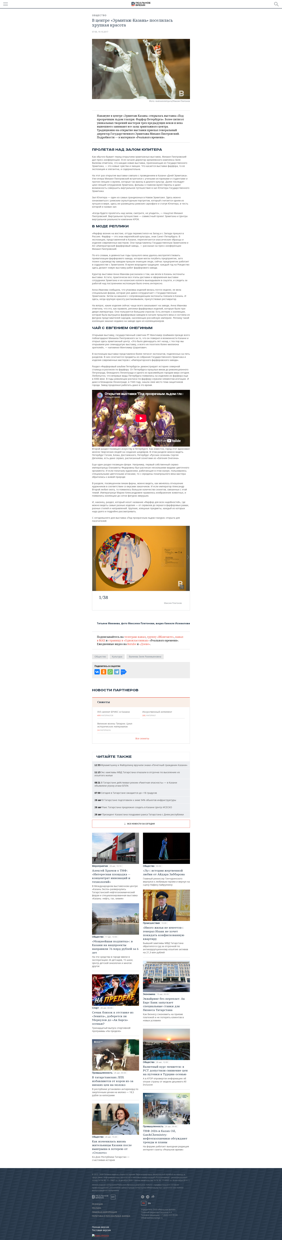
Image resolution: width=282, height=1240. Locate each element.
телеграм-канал (135, 637)
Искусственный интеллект (157, 713)
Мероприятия (100, 866)
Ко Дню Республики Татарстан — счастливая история (112, 1150)
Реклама (96, 1208)
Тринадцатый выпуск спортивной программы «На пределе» (112, 1022)
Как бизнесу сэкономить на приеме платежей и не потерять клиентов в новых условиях (164, 1009)
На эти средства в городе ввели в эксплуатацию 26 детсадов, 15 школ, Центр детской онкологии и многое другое (115, 953)
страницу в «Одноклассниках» (128, 640)
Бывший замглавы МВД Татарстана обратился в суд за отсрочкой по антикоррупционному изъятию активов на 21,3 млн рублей (165, 940)
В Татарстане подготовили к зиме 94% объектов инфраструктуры (135, 800)
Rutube (131, 644)
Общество (99, 15)
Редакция (97, 1204)
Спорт (95, 1008)
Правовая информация (104, 1212)
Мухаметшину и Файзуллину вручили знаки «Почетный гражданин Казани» (140, 765)
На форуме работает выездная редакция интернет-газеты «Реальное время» (166, 1140)
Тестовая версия (101, 1230)
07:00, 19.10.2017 (100, 31)
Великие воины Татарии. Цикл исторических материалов (114, 726)
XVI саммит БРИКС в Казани (113, 713)
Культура (117, 656)
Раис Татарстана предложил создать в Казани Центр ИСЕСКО (133, 807)
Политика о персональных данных (111, 1216)
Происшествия (151, 923)
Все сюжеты (142, 738)
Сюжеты (103, 702)
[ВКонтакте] (97, 671)
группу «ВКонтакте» (160, 637)
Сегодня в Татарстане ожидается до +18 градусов (125, 792)
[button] (182, 587)
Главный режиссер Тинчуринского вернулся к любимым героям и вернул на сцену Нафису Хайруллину (166, 877)
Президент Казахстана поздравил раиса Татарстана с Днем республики (139, 814)
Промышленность (102, 1072)
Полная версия (100, 1227)
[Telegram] (116, 671)
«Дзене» (144, 644)
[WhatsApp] (110, 671)
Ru (143, 1203)
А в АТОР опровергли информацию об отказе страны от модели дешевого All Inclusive (165, 1075)
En (149, 1203)
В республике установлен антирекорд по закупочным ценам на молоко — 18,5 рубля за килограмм (115, 1086)
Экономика (149, 994)
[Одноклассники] (103, 671)
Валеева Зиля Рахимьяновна (145, 656)
